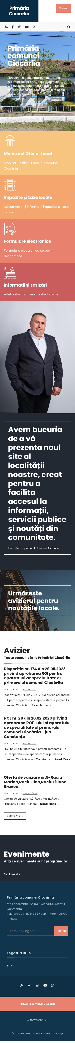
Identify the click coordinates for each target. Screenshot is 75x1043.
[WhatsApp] (33, 26)
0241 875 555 (28, 914)
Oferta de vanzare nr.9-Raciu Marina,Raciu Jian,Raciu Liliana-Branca (36, 782)
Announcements (36, 1019)
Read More (41, 705)
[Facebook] (13, 26)
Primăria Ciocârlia (19, 11)
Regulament (29, 689)
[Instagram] (19, 26)
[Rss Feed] (6, 26)
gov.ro (11, 965)
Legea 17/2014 (29, 793)
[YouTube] (26, 26)
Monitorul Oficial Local (28, 154)
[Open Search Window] (68, 26)
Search (61, 931)
